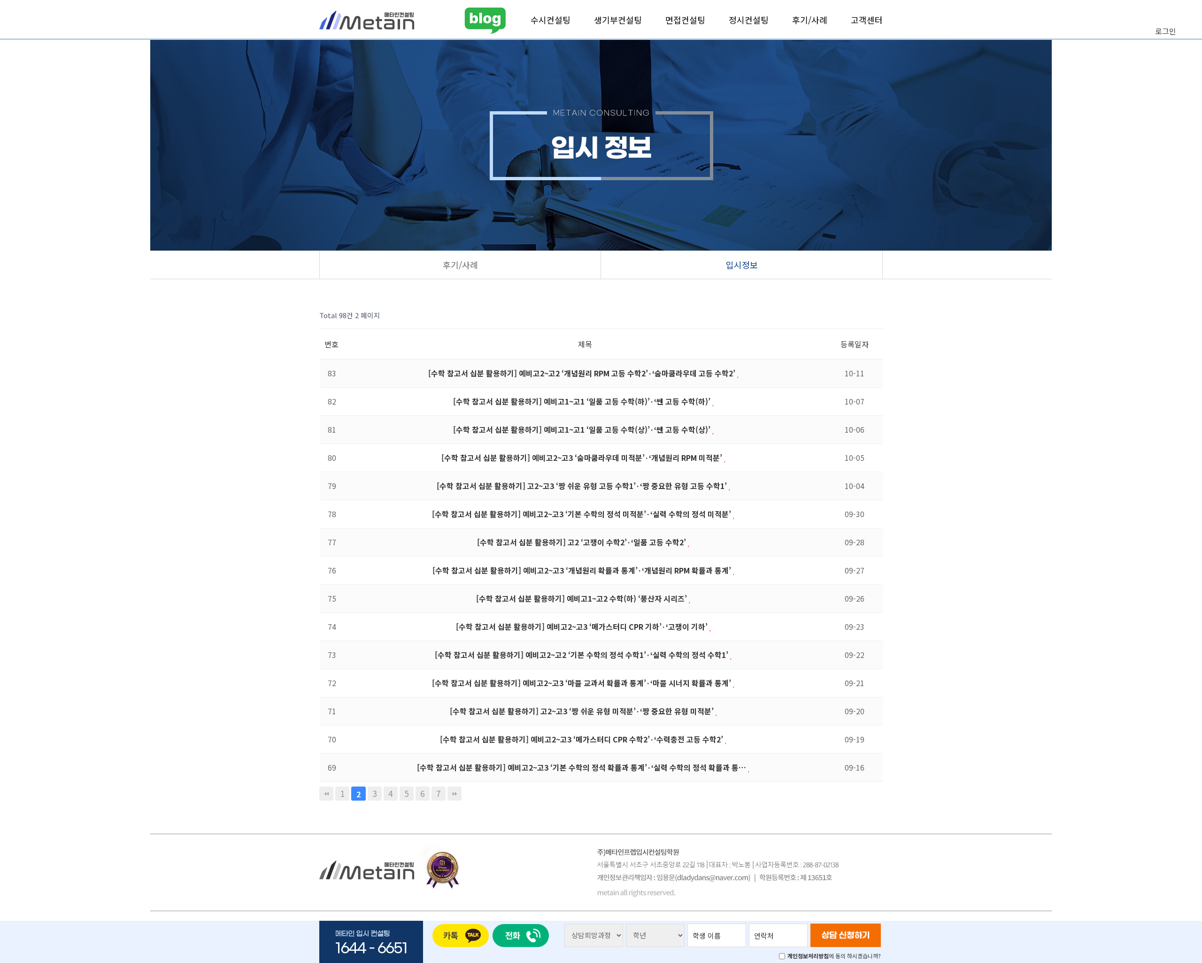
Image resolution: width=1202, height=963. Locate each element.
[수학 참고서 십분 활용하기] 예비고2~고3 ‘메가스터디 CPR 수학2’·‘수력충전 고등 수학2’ (582, 739)
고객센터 (867, 20)
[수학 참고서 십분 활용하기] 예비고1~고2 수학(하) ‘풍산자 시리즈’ (582, 598)
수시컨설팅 (550, 20)
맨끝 (454, 794)
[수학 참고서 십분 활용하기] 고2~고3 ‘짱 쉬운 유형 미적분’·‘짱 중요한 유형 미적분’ (583, 711)
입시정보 (742, 265)
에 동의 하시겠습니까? (834, 956)
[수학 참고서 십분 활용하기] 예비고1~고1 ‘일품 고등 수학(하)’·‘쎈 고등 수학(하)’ (582, 401)
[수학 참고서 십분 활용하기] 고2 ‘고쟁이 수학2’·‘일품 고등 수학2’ (582, 542)
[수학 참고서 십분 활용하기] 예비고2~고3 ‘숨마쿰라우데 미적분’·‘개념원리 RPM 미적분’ (582, 457)
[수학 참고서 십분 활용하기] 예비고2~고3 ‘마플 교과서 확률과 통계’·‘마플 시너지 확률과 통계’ (582, 682)
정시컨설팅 (749, 20)
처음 (326, 794)
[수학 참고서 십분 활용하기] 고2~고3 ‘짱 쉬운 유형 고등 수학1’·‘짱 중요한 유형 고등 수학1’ (583, 485)
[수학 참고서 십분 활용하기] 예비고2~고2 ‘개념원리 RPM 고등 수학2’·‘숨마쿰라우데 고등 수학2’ (582, 373)
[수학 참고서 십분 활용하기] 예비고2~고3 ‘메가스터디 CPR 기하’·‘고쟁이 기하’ (582, 626)
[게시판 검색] (873, 315)
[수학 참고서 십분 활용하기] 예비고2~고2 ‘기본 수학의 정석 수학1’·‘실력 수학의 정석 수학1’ (582, 654)
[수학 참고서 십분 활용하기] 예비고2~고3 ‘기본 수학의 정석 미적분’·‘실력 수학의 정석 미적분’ (582, 514)
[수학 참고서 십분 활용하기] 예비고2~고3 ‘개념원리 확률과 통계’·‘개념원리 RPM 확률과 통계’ (582, 570)
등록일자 (854, 344)
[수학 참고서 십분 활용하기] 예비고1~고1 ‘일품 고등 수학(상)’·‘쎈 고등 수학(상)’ (582, 429)
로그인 (1165, 31)
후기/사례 (809, 20)
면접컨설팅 (685, 20)
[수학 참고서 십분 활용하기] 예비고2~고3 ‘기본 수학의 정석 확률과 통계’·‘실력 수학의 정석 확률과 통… (582, 767)
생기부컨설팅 (618, 20)
